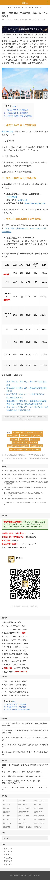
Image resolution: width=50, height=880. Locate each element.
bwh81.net (22, 200)
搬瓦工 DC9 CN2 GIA (23, 816)
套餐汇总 (9, 851)
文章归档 (30, 875)
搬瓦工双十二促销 (31, 443)
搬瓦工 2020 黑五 (36, 436)
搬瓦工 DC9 (22, 823)
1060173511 (11, 196)
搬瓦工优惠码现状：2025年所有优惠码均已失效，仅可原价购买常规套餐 (26, 503)
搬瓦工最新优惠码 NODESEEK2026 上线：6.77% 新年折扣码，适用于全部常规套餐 (26, 483)
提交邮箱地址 (31, 537)
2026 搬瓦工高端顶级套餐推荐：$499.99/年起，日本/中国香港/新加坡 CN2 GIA (25, 488)
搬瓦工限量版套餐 (39, 819)
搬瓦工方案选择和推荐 (18, 681)
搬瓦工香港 (6, 808)
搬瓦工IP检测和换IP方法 (19, 692)
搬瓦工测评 (6, 812)
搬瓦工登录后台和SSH (18, 688)
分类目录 (38, 7)
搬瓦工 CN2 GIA (39, 801)
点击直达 (15, 540)
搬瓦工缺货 (37, 827)
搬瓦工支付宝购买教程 (18, 684)
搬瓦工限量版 (22, 804)
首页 (3, 7)
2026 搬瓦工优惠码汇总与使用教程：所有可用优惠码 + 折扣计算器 (24, 474)
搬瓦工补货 (37, 804)
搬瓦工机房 (21, 819)
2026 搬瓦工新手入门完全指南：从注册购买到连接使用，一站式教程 (25, 478)
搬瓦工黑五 (24, 446)
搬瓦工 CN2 (38, 812)
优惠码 (24, 7)
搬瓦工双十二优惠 (18, 443)
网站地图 (23, 875)
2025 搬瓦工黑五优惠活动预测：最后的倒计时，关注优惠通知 (23, 499)
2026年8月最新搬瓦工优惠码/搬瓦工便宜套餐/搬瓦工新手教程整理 (24, 471)
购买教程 (17, 7)
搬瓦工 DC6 (6, 816)
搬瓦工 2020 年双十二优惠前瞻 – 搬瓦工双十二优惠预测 (25, 15)
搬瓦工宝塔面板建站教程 (19, 695)
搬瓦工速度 (6, 819)
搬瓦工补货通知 (39, 816)
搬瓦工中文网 (7, 823)
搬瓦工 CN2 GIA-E (24, 808)
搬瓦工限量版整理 (21, 668)
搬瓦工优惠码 (24, 439)
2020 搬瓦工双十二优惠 (34, 432)
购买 (23, 626)
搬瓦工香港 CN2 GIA (24, 827)
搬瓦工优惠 (41, 19)
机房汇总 (9, 854)
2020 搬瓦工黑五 (13, 436)
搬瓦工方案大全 (19, 664)
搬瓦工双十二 (35, 439)
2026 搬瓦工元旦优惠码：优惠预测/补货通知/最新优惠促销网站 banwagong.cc (23, 494)
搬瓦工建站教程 (39, 823)
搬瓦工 (25, 2)
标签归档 (37, 875)
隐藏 (14, 106)
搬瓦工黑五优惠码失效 (17, 449)
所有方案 (9, 7)
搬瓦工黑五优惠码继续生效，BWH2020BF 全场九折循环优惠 (26, 455)
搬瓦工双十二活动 (13, 446)
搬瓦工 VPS (6, 827)
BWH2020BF (24, 436)
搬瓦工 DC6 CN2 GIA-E (23, 812)
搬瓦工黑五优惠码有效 (33, 449)
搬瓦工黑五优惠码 (36, 446)
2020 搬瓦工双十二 (19, 432)
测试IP (30, 7)
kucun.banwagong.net (35, 203)
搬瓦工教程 (21, 801)
